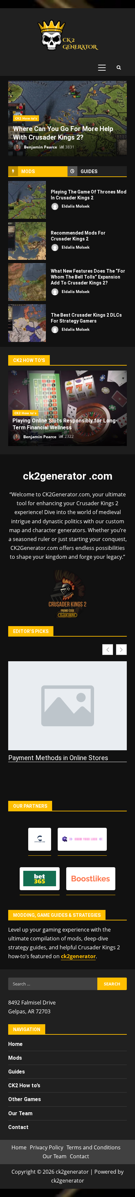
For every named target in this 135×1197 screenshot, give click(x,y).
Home (15, 1044)
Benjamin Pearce (40, 147)
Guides (16, 1072)
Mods (15, 1058)
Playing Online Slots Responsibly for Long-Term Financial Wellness (65, 424)
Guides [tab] (89, 171)
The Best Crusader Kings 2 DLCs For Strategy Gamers (27, 323)
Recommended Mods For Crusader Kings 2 (27, 241)
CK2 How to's (26, 118)
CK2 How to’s (24, 1085)
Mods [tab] (28, 171)
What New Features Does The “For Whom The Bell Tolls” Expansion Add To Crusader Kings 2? (27, 282)
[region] (67, 1144)
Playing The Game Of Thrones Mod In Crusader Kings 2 (27, 200)
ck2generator (78, 956)
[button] (121, 649)
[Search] (118, 67)
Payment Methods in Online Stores (58, 758)
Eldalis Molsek (75, 206)
